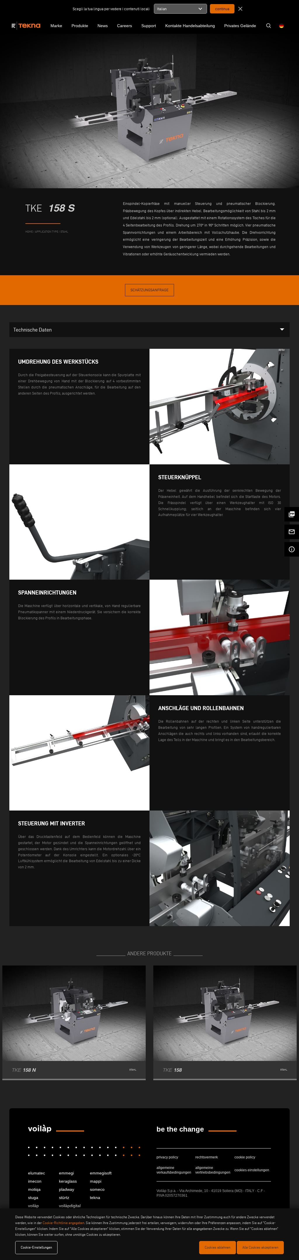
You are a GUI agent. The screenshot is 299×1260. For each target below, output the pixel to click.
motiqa (34, 1189)
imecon (34, 1181)
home (29, 231)
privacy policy (167, 1157)
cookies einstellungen (251, 1170)
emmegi (66, 1173)
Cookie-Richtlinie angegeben (63, 1223)
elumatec (36, 1173)
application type (46, 231)
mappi (95, 1181)
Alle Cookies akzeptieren (260, 1247)
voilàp (33, 1205)
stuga (33, 1197)
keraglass (68, 1181)
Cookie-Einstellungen (36, 1247)
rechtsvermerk (206, 1157)
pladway (66, 1189)
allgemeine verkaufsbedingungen (174, 1170)
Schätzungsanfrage (149, 290)
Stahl (64, 231)
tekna (95, 1197)
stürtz (64, 1197)
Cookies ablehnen (217, 1247)
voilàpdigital (70, 1205)
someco (97, 1189)
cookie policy (244, 1157)
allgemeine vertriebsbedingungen (212, 1170)
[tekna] (39, 1129)
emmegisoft (101, 1173)
